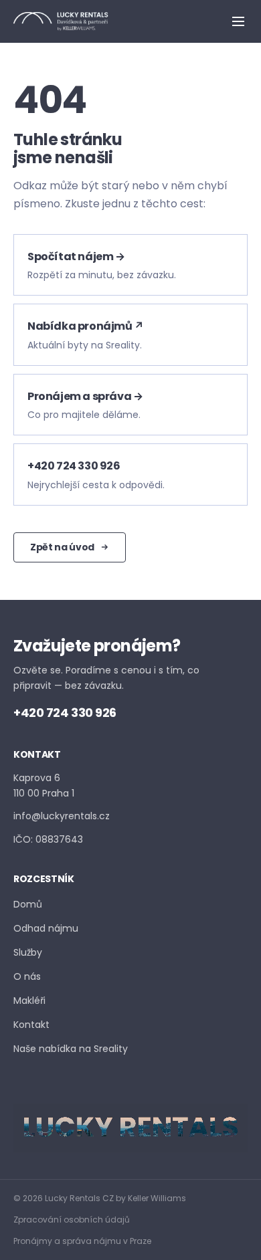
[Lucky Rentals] (60, 21)
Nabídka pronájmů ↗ (85, 326)
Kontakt (31, 1024)
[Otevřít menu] (238, 21)
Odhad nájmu (45, 928)
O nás (27, 976)
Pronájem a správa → (85, 396)
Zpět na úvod (62, 547)
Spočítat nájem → (76, 256)
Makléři (29, 1000)
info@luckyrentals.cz (61, 816)
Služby (27, 952)
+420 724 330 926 (73, 466)
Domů (27, 904)
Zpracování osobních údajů (71, 1219)
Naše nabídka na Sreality (70, 1048)
